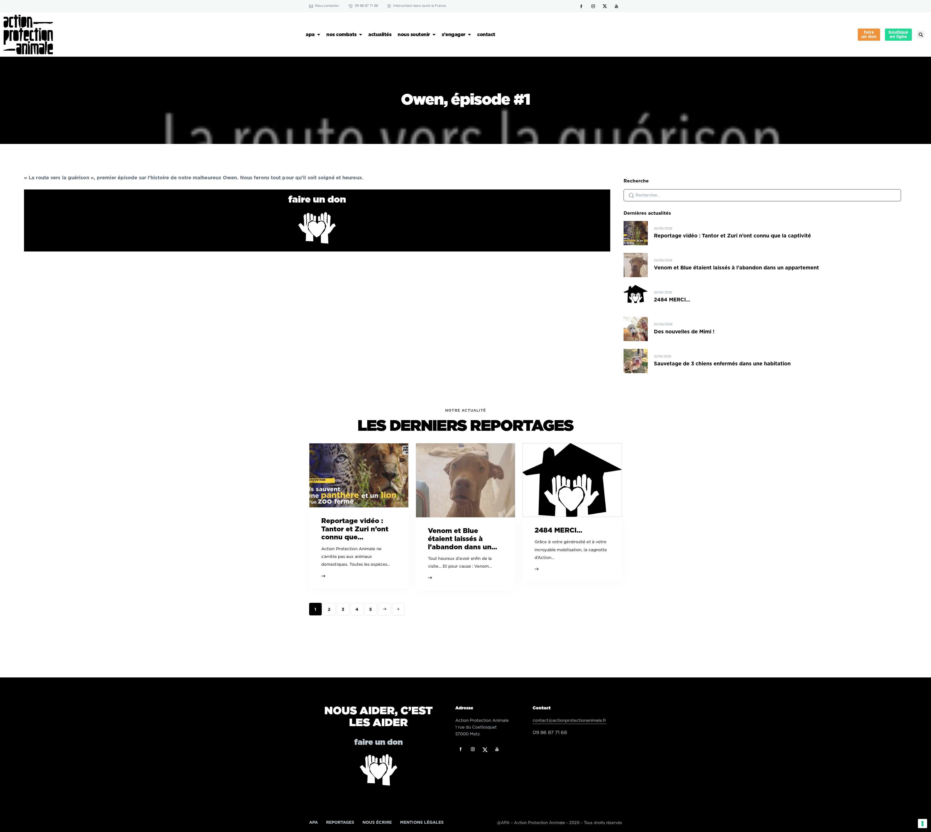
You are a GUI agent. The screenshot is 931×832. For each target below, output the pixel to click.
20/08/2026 (663, 324)
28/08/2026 (663, 228)
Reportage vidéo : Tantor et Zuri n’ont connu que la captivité (732, 235)
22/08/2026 (663, 292)
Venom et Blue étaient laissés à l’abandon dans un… (462, 539)
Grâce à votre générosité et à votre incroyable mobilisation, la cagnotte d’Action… (571, 550)
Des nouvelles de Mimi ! (684, 331)
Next (384, 609)
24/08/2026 (663, 260)
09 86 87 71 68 (550, 732)
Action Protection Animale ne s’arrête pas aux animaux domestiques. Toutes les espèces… (355, 557)
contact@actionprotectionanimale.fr (569, 720)
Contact (486, 34)
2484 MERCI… (672, 299)
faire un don (317, 199)
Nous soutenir (414, 34)
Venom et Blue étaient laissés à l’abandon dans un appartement (736, 267)
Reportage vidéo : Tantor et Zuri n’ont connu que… (354, 529)
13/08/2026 (662, 356)
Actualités (379, 34)
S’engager (454, 34)
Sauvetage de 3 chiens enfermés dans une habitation (722, 363)
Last (398, 609)
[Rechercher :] (762, 195)
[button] (921, 35)
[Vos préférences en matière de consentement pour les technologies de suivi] (922, 823)
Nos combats (341, 34)
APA (310, 34)
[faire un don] (317, 228)
